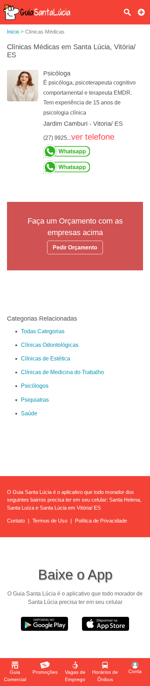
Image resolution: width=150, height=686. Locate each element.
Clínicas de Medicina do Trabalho (62, 372)
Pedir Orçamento (75, 247)
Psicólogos (34, 386)
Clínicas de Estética (45, 359)
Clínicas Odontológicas (49, 345)
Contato (16, 521)
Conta (135, 671)
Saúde (29, 413)
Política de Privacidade (101, 521)
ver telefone (92, 136)
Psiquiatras (35, 400)
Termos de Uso (49, 521)
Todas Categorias (43, 331)
